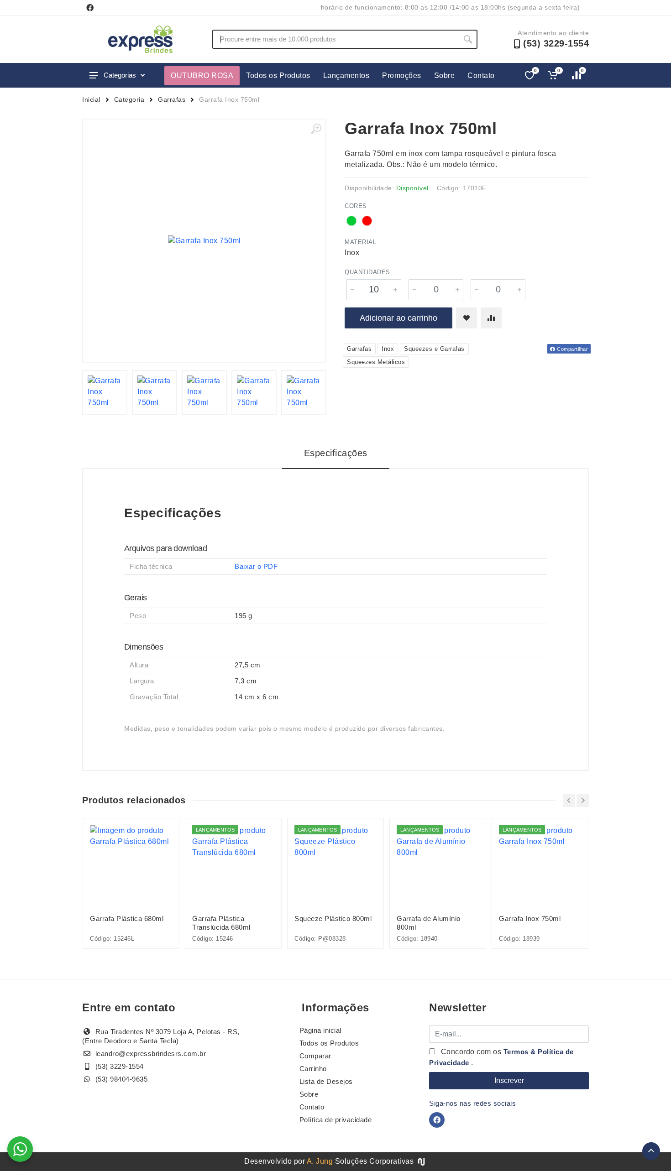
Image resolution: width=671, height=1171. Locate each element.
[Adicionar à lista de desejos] (466, 317)
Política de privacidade (335, 1120)
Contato (481, 75)
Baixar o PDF (256, 566)
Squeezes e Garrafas (434, 348)
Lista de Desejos (326, 1081)
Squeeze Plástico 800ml (333, 918)
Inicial (91, 99)
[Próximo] (583, 800)
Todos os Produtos (278, 75)
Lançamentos (346, 75)
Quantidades (367, 272)
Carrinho (313, 1068)
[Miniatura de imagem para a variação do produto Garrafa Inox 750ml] (254, 392)
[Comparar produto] (491, 317)
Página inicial (320, 1030)
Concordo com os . (501, 1057)
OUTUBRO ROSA (202, 75)
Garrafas (171, 99)
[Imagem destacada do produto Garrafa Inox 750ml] (204, 241)
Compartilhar (572, 349)
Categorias (120, 75)
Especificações (335, 453)
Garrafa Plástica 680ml (126, 918)
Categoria (129, 99)
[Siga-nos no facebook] (90, 8)
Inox (388, 348)
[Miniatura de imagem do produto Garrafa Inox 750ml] (104, 392)
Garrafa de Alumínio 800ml (429, 923)
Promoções (401, 75)
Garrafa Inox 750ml (530, 918)
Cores (356, 206)
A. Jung (320, 1161)
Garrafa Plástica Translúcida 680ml (221, 923)
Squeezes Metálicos (376, 362)
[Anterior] (569, 800)
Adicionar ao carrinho (398, 318)
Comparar (315, 1056)
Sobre (444, 75)
